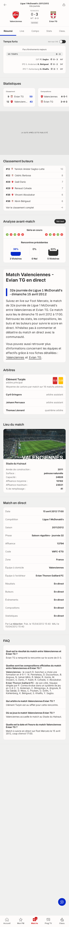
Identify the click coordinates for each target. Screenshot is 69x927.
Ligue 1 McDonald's (53, 519)
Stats (49, 31)
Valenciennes (15, 357)
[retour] (5, 5)
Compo (35, 31)
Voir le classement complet (20, 207)
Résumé (8, 31)
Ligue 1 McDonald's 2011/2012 (34, 3)
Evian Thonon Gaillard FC (50, 575)
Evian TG (35, 357)
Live (22, 31)
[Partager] (64, 5)
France (60, 559)
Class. (62, 31)
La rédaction (16, 623)
